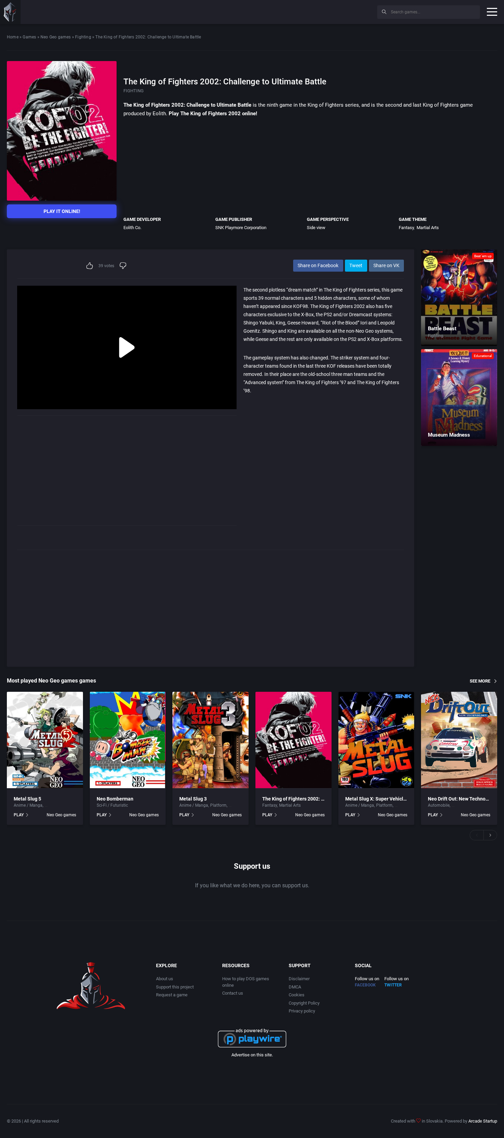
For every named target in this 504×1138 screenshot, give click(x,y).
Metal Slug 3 (193, 799)
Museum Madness (449, 435)
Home (13, 37)
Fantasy (406, 227)
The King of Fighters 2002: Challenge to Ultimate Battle (322, 799)
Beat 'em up (483, 256)
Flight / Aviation (59, 805)
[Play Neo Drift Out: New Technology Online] (459, 740)
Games (29, 37)
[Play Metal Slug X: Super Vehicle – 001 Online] (376, 740)
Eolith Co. (132, 227)
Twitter (393, 985)
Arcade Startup (482, 1121)
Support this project (175, 986)
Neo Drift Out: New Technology (461, 799)
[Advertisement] (315, 11)
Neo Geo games (55, 37)
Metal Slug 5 (27, 799)
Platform (218, 805)
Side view (316, 227)
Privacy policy (302, 1010)
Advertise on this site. (252, 1054)
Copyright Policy (304, 1003)
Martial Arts (428, 227)
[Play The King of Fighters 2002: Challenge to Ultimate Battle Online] (293, 740)
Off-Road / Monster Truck (475, 805)
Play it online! (62, 211)
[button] (476, 835)
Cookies (296, 994)
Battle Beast (442, 328)
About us (164, 978)
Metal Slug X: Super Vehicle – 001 (382, 799)
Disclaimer (299, 978)
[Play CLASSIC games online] (10, 12)
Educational (483, 356)
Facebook (365, 985)
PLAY (19, 815)
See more (480, 680)
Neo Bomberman (115, 799)
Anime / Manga (28, 805)
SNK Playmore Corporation (240, 227)
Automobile (438, 805)
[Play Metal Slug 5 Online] (45, 740)
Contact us (232, 993)
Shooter (236, 805)
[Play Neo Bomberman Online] (128, 740)
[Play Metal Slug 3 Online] (210, 740)
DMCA (295, 986)
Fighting (83, 37)
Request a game (172, 994)
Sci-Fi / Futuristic (112, 805)
